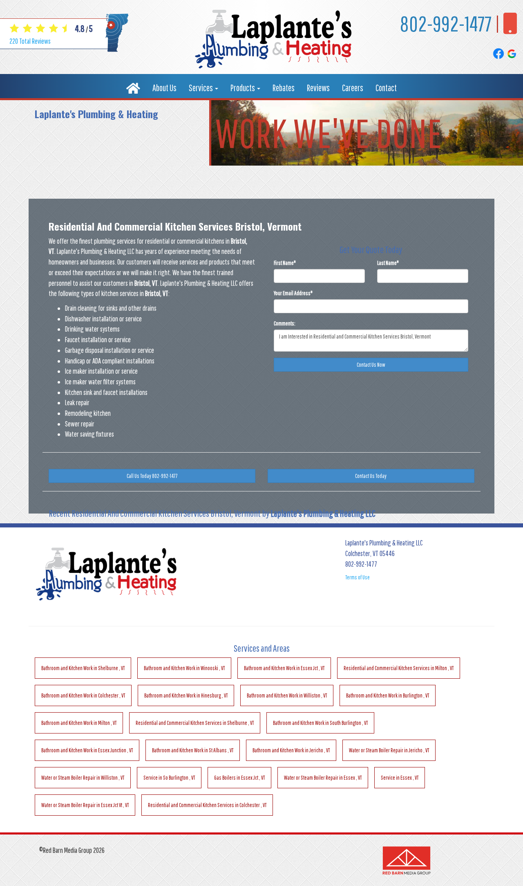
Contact (386, 88)
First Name (285, 263)
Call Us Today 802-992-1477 (152, 476)
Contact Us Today (371, 476)
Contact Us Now (371, 364)
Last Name (388, 263)
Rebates (284, 88)
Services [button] (201, 88)
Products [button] (243, 88)
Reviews (318, 88)
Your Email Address (293, 293)
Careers (352, 88)
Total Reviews (30, 41)
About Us (164, 88)
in (83, 668)
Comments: (284, 323)
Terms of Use (357, 577)
